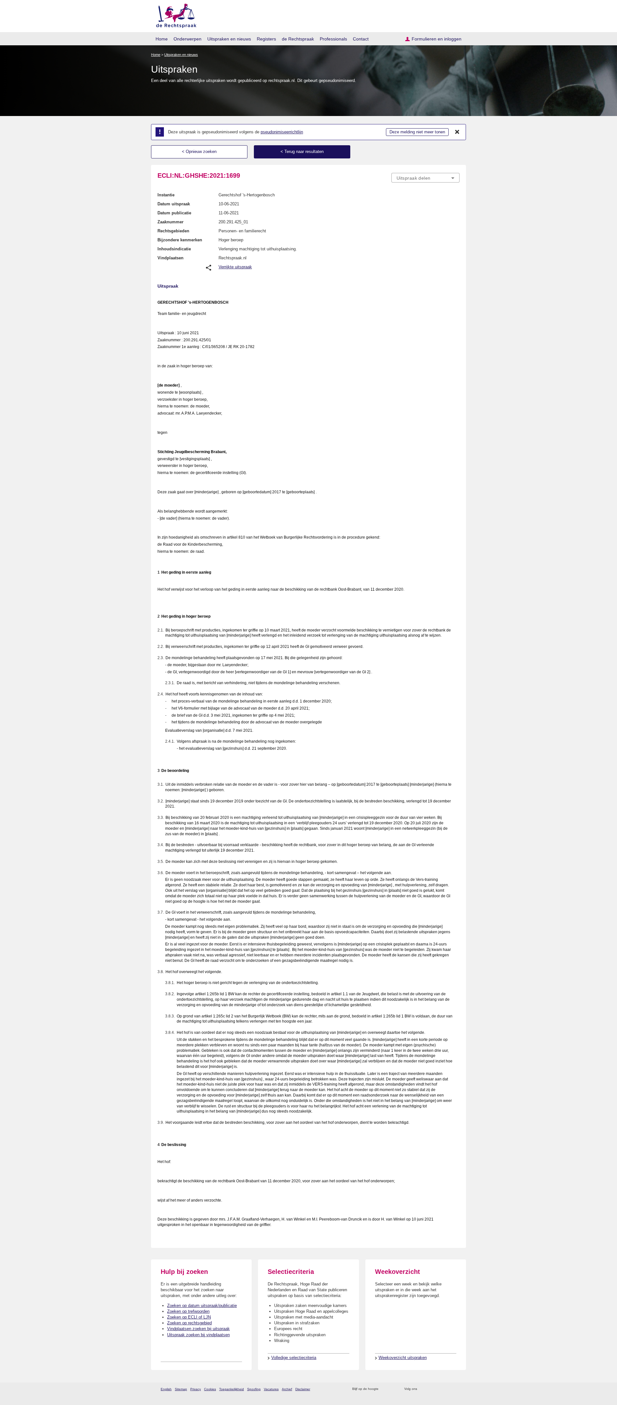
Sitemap (181, 1389)
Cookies (210, 1389)
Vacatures (271, 1389)
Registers (266, 38)
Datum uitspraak (173, 203)
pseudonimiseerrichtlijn (282, 132)
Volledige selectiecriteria (293, 1357)
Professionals (333, 38)
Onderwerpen (187, 38)
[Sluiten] (457, 132)
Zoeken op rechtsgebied (189, 1322)
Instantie (165, 194)
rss (384, 1389)
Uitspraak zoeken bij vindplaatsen (198, 1334)
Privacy (195, 1389)
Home (162, 38)
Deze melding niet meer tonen (417, 132)
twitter (422, 1389)
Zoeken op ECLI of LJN (189, 1317)
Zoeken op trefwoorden (188, 1311)
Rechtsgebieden (173, 230)
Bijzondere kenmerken (179, 239)
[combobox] (425, 178)
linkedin (447, 1389)
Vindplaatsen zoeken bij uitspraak (198, 1328)
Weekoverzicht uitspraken (403, 1357)
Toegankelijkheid (231, 1389)
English (166, 1389)
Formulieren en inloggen (436, 38)
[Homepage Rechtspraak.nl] (174, 14)
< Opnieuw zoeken (199, 151)
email (392, 1389)
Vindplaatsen (170, 257)
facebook (431, 1389)
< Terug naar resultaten (302, 151)
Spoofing (254, 1389)
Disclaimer (302, 1389)
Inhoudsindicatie (174, 248)
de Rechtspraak (298, 38)
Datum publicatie (174, 212)
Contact (361, 38)
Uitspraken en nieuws (229, 38)
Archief (287, 1389)
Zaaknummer (170, 221)
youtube (456, 1389)
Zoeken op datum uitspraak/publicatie (202, 1305)
